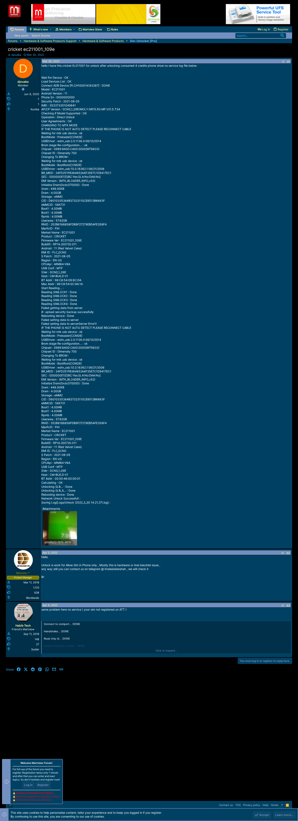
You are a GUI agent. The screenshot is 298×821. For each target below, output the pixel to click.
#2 (288, 553)
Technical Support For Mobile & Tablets (38, 796)
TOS (238, 805)
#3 (288, 605)
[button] (50, 29)
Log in (28, 785)
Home (274, 805)
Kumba (35, 109)
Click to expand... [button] (166, 650)
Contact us (226, 805)
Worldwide (32, 597)
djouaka (16, 54)
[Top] (282, 805)
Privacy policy (251, 805)
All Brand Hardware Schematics (33, 799)
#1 (288, 61)
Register (43, 785)
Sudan (35, 649)
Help (265, 805)
